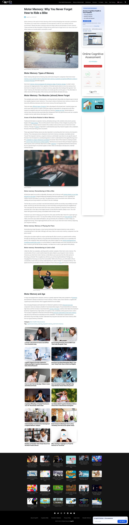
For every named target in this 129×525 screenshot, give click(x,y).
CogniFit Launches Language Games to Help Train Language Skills (97, 464)
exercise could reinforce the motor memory (64, 312)
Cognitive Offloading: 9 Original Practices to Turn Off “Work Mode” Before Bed (37, 404)
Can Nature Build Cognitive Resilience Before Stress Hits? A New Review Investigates (63, 404)
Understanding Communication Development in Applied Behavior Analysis (37, 424)
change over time (59, 110)
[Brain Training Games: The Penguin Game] (70, 501)
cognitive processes (32, 324)
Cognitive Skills (44, 518)
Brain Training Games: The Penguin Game (71, 505)
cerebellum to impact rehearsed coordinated (37, 139)
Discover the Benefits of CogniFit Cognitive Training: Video (71, 466)
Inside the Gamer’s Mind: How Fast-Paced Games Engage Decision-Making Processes (58, 465)
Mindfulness (88, 2)
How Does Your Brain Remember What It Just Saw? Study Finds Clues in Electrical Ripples (63, 363)
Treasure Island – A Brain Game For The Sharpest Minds (71, 480)
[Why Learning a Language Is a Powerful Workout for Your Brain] (64, 435)
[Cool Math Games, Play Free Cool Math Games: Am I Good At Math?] (70, 488)
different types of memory (39, 106)
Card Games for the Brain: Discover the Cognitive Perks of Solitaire (32, 478)
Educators (94, 2)
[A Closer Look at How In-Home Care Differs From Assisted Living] (37, 334)
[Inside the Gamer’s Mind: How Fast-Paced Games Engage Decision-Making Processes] (58, 459)
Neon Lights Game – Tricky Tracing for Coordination (84, 505)
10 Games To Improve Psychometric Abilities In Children (96, 479)
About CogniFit (34, 518)
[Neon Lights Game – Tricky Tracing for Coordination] (83, 501)
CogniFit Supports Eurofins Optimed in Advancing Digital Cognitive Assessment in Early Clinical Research (37, 364)
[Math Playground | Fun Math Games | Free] (32, 488)
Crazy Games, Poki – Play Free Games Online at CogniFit (84, 493)
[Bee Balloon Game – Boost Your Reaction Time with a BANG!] (45, 501)
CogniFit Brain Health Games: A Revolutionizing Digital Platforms (84, 463)
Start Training (112, 2)
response (53, 143)
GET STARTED (87, 21)
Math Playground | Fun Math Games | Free (32, 493)
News (106, 2)
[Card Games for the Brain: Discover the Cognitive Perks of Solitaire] (32, 473)
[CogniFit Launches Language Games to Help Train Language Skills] (96, 459)
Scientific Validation (56, 518)
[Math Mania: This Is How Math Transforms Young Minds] (45, 474)
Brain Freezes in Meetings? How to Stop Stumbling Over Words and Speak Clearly (62, 424)
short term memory (58, 324)
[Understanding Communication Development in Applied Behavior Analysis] (37, 415)
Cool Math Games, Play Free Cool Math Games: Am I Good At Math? (70, 493)
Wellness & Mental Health (78, 2)
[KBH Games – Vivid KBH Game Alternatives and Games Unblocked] (96, 488)
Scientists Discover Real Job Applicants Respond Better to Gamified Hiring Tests (45, 464)
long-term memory (48, 324)
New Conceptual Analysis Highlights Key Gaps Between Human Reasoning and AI (62, 384)
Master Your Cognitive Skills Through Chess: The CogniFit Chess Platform (58, 478)
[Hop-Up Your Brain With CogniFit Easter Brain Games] (58, 487)
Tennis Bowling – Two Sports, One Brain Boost (96, 506)
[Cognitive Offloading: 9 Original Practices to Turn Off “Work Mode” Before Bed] (37, 395)
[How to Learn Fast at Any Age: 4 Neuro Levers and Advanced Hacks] (37, 375)
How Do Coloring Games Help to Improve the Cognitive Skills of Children (45, 493)
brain (60, 262)
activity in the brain (54, 309)
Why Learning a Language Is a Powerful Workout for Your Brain (62, 444)
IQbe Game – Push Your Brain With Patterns (83, 479)
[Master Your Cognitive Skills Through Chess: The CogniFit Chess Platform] (58, 473)
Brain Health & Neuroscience (65, 2)
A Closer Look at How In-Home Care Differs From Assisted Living (37, 343)
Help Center (77, 518)
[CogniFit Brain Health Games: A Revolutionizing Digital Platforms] (83, 458)
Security (89, 30)
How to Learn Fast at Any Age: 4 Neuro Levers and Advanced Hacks (37, 384)
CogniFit (28, 17)
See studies (85, 30)
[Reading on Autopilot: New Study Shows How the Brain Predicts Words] (37, 435)
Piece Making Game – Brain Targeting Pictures (58, 505)
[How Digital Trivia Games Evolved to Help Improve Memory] (32, 501)
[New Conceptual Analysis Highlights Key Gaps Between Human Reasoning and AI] (64, 375)
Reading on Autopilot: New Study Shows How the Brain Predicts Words (37, 444)
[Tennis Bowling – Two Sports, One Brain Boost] (96, 501)
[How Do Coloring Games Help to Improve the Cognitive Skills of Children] (45, 488)
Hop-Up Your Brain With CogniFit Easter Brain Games (58, 492)
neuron (37, 126)
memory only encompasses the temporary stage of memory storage (48, 84)
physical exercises (68, 305)
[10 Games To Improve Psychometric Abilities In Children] (96, 474)
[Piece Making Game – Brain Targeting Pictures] (58, 501)
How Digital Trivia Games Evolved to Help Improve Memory (32, 506)
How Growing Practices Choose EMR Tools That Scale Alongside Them (63, 343)
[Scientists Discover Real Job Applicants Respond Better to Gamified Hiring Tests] (45, 459)
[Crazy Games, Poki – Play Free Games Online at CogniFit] (83, 488)
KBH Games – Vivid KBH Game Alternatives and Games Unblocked (96, 493)
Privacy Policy (96, 26)
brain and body (68, 216)
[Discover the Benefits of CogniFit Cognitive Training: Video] (70, 460)
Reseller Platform (87, 518)
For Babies (101, 2)
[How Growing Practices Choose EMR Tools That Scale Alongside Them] (64, 334)
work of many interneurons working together (37, 141)
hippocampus (34, 123)
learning (40, 324)
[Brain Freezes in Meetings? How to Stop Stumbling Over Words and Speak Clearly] (64, 415)
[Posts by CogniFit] (25, 17)
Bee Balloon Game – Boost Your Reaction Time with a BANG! (45, 506)
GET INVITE (122, 521)
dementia (74, 297)
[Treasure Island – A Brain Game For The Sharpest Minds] (70, 474)
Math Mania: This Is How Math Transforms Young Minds (45, 479)
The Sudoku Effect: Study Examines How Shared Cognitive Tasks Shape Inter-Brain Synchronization (32, 465)
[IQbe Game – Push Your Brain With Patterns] (83, 474)
